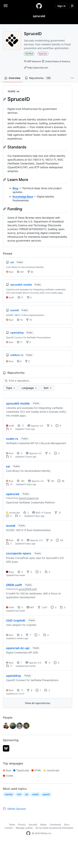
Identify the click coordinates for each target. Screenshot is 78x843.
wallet (35, 794)
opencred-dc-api (17, 648)
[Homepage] (39, 6)
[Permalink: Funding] (4, 208)
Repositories (39, 77)
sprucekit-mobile (18, 403)
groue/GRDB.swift (28, 589)
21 (11, 484)
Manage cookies (24, 827)
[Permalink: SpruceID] (4, 99)
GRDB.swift (14, 585)
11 (11, 666)
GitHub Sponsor (16, 808)
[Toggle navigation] (5, 5)
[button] (72, 78)
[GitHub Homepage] (28, 833)
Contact (9, 827)
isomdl (10, 525)
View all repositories (37, 703)
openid (46, 794)
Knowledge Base (23, 196)
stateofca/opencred (29, 498)
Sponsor (43, 53)
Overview (14, 77)
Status (43, 824)
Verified (29, 53)
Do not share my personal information (54, 827)
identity (9, 794)
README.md (13, 91)
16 (21, 319)
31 (59, 512)
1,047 (44, 607)
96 (62, 481)
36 (61, 540)
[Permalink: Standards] (4, 147)
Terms (12, 824)
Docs (66, 824)
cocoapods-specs (18, 553)
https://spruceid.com (37, 67)
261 (22, 271)
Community (55, 824)
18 (30, 319)
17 (21, 297)
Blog (15, 188)
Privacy (22, 824)
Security (33, 824)
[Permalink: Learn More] (4, 179)
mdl (19, 794)
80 (31, 271)
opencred (12, 494)
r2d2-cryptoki (15, 620)
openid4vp (13, 675)
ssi (8, 466)
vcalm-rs (12, 439)
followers (34, 61)
